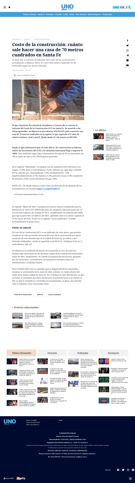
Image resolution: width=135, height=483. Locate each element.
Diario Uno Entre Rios (33, 422)
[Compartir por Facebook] (127, 41)
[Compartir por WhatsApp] (127, 50)
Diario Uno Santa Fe (32, 424)
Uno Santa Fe (16, 39)
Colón (65, 14)
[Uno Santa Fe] (67, 7)
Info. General (81, 14)
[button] (5, 7)
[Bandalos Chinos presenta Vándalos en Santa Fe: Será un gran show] (113, 370)
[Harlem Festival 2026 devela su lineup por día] (113, 361)
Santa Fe (41, 14)
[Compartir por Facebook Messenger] (127, 60)
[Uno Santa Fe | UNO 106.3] (121, 7)
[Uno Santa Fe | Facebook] (118, 470)
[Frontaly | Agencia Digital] (20, 478)
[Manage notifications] (130, 478)
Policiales (50, 14)
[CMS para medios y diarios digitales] (9, 478)
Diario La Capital (31, 420)
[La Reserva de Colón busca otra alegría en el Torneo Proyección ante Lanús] (52, 361)
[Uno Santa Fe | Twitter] (123, 470)
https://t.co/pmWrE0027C (48, 188)
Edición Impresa (94, 14)
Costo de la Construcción (41, 39)
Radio (61, 420)
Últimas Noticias (29, 14)
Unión (71, 14)
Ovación (58, 14)
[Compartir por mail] (127, 65)
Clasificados (107, 14)
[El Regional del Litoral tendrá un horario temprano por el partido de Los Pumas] (52, 400)
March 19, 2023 (38, 194)
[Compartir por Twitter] (127, 45)
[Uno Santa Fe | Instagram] (128, 470)
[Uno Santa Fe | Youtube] (133, 470)
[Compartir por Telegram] (127, 55)
